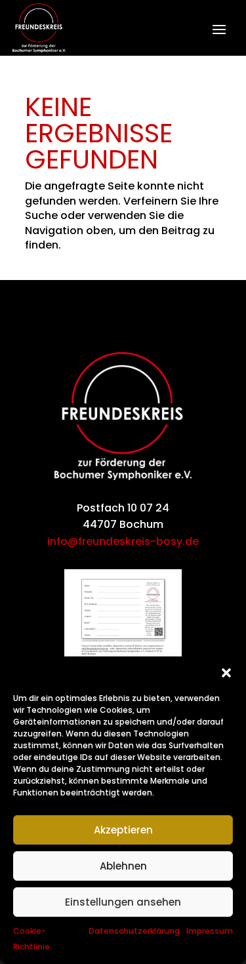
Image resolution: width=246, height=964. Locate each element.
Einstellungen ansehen (123, 902)
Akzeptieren (123, 830)
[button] (226, 672)
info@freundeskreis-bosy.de (123, 541)
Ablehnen (123, 866)
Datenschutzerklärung (134, 930)
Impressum (209, 930)
